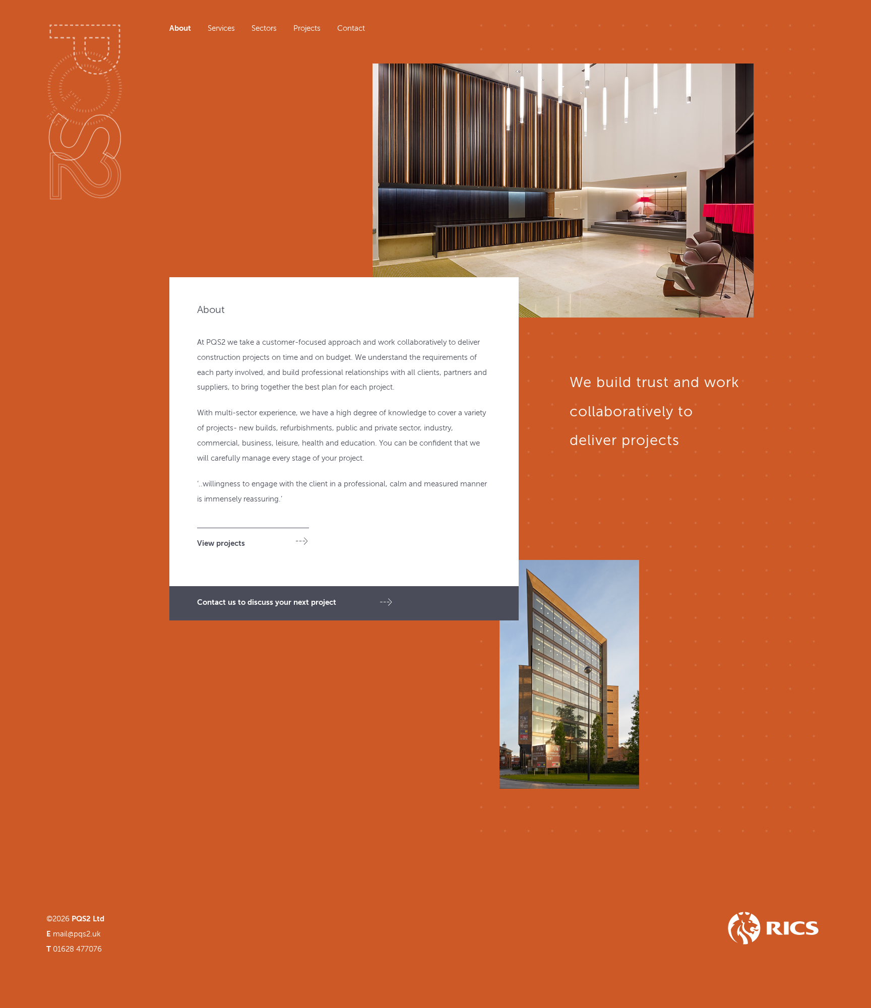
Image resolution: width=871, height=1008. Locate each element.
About (180, 28)
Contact (351, 28)
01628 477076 (77, 949)
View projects (221, 543)
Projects (307, 28)
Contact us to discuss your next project (266, 602)
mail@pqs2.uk (77, 934)
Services (221, 28)
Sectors (264, 28)
